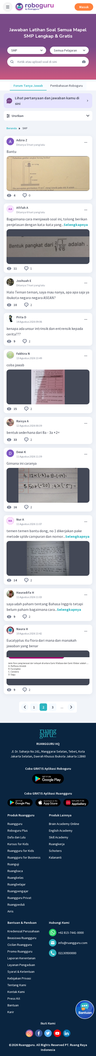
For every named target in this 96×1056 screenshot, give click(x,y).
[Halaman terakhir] (71, 707)
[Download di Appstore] (48, 802)
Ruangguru (14, 824)
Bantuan (13, 1005)
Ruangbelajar (16, 884)
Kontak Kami (16, 992)
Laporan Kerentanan (21, 958)
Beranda (12, 128)
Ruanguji (13, 864)
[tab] (28, 85)
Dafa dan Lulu (16, 837)
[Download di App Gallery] (76, 802)
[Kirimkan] (12, 62)
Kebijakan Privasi (19, 978)
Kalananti (55, 857)
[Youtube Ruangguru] (57, 1033)
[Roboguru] (34, 7)
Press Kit (13, 998)
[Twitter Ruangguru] (48, 1033)
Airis (10, 911)
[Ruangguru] (48, 734)
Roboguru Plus (17, 830)
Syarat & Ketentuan (20, 971)
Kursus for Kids (18, 844)
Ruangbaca (15, 871)
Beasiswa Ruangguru (21, 938)
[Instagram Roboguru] (29, 1033)
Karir (10, 1012)
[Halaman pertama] (24, 707)
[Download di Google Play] (48, 779)
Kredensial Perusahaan (23, 931)
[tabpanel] (48, 424)
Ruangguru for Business (24, 857)
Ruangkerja (57, 844)
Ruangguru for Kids (20, 851)
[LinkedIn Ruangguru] (66, 1033)
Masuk (84, 7)
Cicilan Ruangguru (19, 945)
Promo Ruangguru (19, 951)
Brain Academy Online (64, 824)
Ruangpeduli (16, 904)
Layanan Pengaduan (21, 965)
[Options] (85, 142)
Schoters (55, 851)
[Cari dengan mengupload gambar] (84, 62)
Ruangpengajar (17, 891)
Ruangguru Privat (19, 898)
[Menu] (8, 7)
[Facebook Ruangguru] (38, 1033)
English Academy (60, 830)
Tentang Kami (16, 985)
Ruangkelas (15, 878)
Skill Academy (58, 837)
